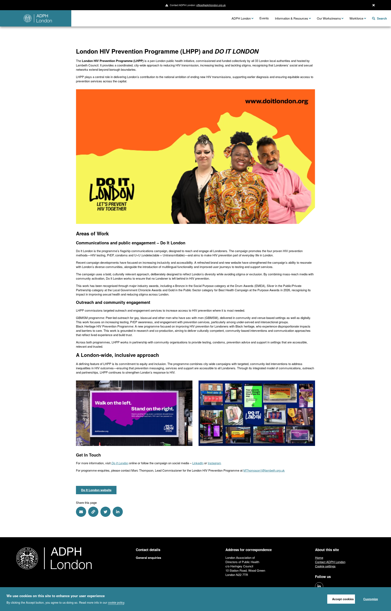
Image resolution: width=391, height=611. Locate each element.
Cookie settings (325, 566)
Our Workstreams (329, 18)
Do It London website (96, 490)
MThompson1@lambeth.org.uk (264, 470)
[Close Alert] (373, 5)
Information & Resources (291, 18)
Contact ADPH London (330, 562)
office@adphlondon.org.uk (211, 5)
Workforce (356, 18)
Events (264, 18)
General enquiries (148, 557)
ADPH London (241, 18)
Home (319, 557)
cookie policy (116, 602)
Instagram (214, 463)
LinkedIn (197, 463)
